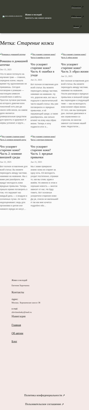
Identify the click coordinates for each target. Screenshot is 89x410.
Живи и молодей (33, 14)
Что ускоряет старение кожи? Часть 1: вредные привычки (42, 152)
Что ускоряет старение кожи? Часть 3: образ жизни (74, 68)
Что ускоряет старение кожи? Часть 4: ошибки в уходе (42, 70)
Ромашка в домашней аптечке (14, 62)
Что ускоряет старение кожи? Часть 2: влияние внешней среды (11, 152)
